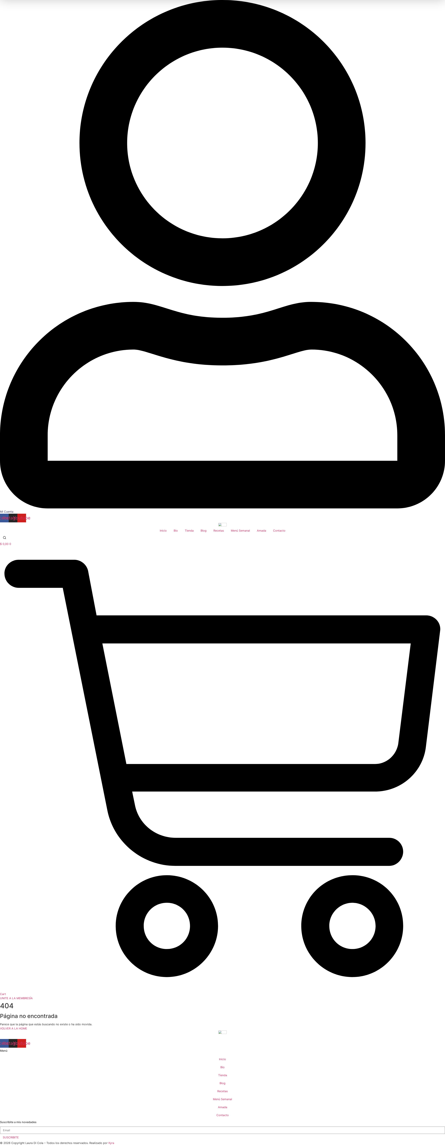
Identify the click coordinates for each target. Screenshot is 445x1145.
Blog (204, 530)
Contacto (279, 530)
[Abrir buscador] (4, 538)
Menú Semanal (240, 530)
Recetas (218, 530)
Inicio (163, 530)
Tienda (189, 530)
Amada (261, 530)
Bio (176, 530)
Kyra (111, 1143)
